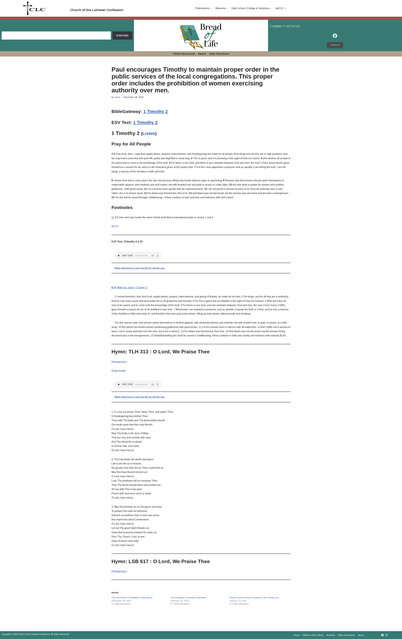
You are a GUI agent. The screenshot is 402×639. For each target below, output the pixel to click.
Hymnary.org (118, 361)
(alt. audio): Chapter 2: (129, 287)
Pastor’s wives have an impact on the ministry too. (254, 597)
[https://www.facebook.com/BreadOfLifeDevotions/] (335, 36)
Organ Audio (118, 370)
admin (117, 97)
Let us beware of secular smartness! (189, 597)
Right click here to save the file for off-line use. (140, 268)
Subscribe (122, 35)
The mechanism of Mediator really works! (131, 597)
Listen (148, 133)
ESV (114, 226)
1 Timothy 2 (155, 111)
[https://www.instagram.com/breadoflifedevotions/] (387, 635)
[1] (112, 217)
